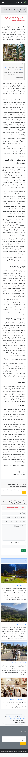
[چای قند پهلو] (21, 2)
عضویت (23, 744)
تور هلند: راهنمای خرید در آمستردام (18, 699)
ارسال (23, 551)
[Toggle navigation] (3, 2)
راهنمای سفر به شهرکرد (21, 624)
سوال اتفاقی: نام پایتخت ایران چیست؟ (16, 543)
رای (24, 493)
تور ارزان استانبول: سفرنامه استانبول (18, 663)
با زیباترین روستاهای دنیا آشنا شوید (18, 585)
